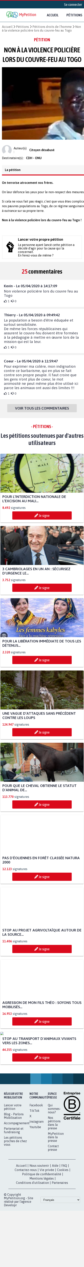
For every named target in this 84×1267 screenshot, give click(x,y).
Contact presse (53, 1186)
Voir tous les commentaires (42, 410)
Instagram (36, 1160)
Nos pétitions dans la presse (54, 1161)
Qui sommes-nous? (54, 1147)
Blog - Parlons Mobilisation (14, 1154)
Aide (55, 1204)
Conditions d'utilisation (32, 1221)
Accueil (53, 15)
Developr (10, 1243)
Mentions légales (41, 1217)
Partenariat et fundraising (13, 1168)
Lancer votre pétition (12, 1145)
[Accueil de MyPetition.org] (21, 15)
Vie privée (47, 1208)
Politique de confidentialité (41, 1212)
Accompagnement (16, 1161)
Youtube (35, 1165)
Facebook (36, 1143)
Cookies (62, 1208)
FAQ (64, 1204)
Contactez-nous (26, 1208)
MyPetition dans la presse (56, 1175)
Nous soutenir (39, 1204)
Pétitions (22, 26)
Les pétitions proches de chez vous (15, 1179)
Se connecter (73, 4)
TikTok (34, 1149)
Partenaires (60, 1221)
